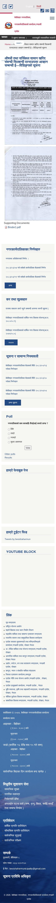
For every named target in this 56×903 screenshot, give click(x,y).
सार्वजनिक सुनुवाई (13, 835)
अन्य (10, 285)
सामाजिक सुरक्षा (12, 789)
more (11, 342)
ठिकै (12, 429)
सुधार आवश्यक (16, 442)
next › (15, 43)
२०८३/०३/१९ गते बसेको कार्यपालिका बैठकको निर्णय (26, 277)
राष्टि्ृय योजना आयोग (13, 626)
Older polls (10, 454)
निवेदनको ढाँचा (12, 798)
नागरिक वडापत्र (12, 794)
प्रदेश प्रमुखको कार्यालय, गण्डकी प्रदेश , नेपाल (24, 685)
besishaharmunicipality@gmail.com (27, 868)
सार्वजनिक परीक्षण (13, 840)
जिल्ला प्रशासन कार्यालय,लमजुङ (18, 674)
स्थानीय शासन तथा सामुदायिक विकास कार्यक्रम (24, 638)
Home (8, 44)
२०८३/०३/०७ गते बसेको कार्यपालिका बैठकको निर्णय (26, 267)
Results (8, 457)
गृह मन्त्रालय (11, 622)
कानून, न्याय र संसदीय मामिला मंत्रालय (20, 670)
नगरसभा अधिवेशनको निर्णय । (17, 258)
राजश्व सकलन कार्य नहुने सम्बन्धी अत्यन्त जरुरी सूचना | (27, 308)
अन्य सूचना (13, 402)
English (29, 6)
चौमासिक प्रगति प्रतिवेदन (17, 830)
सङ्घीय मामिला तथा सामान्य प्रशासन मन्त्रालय (24, 634)
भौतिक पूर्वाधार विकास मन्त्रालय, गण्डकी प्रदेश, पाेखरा (26, 696)
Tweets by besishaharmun (17, 539)
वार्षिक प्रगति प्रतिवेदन (15, 825)
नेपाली (38, 6)
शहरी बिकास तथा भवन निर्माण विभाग (19, 630)
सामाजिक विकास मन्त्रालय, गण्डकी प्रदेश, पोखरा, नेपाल (27, 700)
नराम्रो (13, 437)
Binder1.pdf (14, 227)
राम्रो (12, 433)
